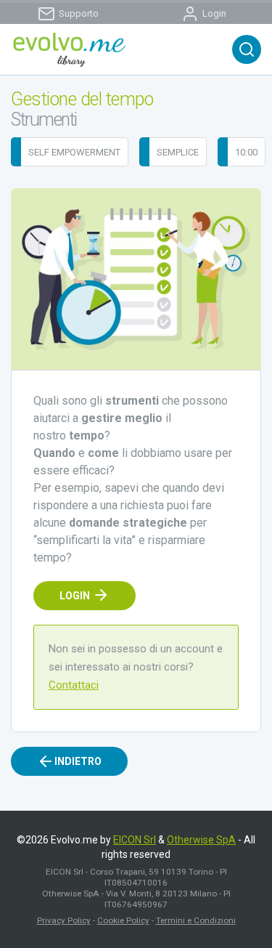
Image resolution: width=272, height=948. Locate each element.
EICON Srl (134, 840)
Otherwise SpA (201, 840)
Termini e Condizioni (196, 920)
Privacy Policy (64, 920)
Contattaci (74, 685)
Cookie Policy (123, 920)
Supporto (79, 13)
